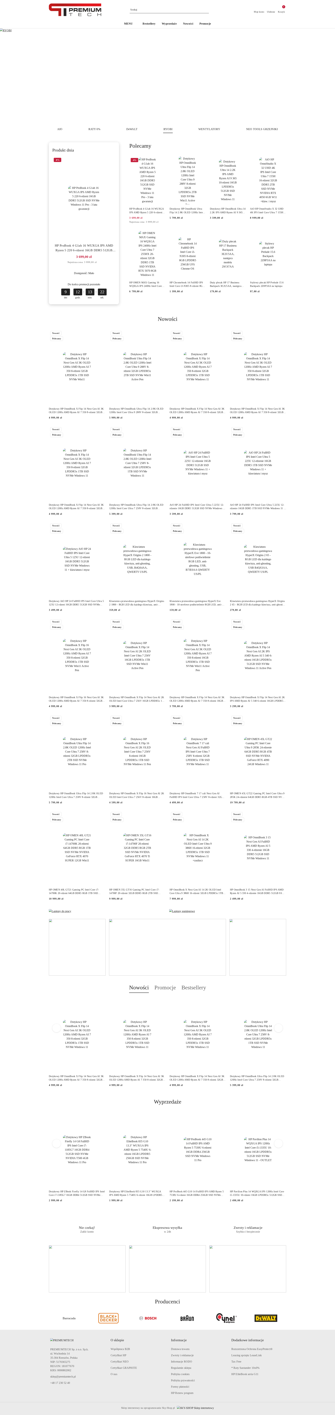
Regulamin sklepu (181, 1367)
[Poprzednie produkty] (56, 1028)
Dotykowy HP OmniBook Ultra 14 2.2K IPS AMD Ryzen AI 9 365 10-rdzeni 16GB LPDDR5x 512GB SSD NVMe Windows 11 (228, 210)
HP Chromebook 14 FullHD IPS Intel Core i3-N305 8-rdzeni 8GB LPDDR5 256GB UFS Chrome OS (187, 284)
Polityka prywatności (183, 1380)
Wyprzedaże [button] (167, 1102)
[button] (130, 24)
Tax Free (236, 1361)
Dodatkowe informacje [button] (247, 1340)
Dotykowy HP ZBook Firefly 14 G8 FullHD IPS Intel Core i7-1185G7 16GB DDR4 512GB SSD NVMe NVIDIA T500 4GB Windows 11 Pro (77, 1193)
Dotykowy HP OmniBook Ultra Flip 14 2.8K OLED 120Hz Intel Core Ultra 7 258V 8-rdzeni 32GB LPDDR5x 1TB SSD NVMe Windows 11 (136, 507)
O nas (114, 1374)
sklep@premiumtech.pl (63, 1376)
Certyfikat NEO (120, 1361)
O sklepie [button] (117, 1340)
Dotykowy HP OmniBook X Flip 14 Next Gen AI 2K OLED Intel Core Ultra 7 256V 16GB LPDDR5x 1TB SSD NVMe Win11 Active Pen (137, 699)
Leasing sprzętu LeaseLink (246, 1355)
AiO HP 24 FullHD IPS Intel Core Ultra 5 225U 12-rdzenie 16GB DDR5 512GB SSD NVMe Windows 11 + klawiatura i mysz (197, 507)
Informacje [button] (179, 1340)
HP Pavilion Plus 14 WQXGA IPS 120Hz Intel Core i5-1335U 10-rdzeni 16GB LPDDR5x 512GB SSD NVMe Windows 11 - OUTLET (257, 1193)
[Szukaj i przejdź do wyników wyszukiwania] (207, 9)
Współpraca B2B (120, 1349)
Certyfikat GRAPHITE (124, 1367)
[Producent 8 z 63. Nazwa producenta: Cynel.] (187, 1318)
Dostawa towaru (180, 1349)
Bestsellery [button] (193, 987)
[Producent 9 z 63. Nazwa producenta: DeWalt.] (226, 1318)
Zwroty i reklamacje (182, 1355)
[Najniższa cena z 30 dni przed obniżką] (99, 262)
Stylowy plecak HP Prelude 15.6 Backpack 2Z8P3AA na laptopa (267, 284)
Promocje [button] (165, 987)
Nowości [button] (139, 987)
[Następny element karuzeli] (284, 1318)
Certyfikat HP (118, 1355)
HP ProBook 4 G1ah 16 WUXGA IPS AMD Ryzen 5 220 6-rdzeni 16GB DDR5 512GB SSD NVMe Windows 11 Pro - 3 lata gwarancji (84, 248)
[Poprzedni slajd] (7, 76)
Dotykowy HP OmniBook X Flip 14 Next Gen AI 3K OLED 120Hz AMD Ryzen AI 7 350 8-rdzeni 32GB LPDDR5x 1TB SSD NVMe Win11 (76, 410)
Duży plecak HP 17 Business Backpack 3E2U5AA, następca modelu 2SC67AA (225, 284)
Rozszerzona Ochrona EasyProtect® (252, 1349)
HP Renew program (182, 1392)
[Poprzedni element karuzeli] (50, 1318)
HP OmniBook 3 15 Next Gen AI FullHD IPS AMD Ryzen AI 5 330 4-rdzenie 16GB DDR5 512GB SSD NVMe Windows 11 (257, 891)
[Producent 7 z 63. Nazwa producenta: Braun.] (148, 1318)
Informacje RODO (181, 1361)
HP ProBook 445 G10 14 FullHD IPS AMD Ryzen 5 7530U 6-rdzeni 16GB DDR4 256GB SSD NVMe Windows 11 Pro (197, 1193)
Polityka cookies (180, 1374)
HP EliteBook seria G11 (245, 1374)
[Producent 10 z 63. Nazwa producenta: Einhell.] (266, 1318)
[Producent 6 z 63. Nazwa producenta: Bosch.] (108, 1318)
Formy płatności (180, 1386)
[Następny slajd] (327, 76)
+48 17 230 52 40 (60, 1382)
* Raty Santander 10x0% (245, 1367)
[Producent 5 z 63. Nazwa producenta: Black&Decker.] (69, 1318)
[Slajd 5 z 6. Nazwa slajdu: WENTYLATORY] (167, 76)
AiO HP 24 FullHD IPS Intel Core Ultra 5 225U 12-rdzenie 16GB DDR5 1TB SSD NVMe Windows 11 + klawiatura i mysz (257, 507)
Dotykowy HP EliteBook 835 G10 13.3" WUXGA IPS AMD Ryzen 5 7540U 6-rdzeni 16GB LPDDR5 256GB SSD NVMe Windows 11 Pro (135, 1193)
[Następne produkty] (278, 1028)
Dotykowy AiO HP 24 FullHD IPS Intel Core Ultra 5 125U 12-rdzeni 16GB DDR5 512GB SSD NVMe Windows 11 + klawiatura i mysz (76, 603)
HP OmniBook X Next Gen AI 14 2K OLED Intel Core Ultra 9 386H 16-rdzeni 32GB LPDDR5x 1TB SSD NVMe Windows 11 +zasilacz (196, 891)
